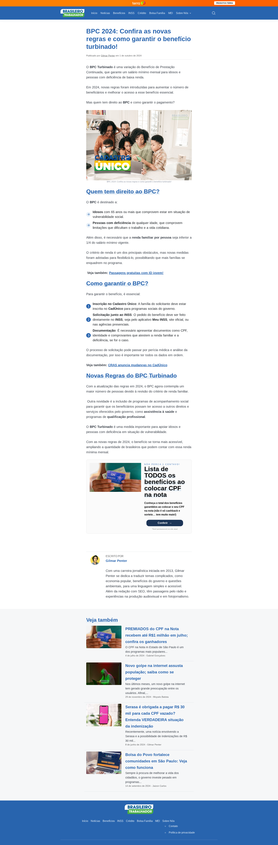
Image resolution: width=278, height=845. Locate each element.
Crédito (142, 13)
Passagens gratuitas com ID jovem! (136, 273)
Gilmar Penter (108, 55)
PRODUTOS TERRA (224, 3)
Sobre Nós (182, 13)
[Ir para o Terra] (139, 3)
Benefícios (119, 13)
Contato (173, 826)
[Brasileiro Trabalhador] (72, 12)
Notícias (105, 13)
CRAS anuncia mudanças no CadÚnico (137, 365)
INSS (131, 13)
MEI (170, 13)
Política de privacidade (182, 832)
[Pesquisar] (213, 13)
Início (94, 13)
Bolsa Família (157, 13)
